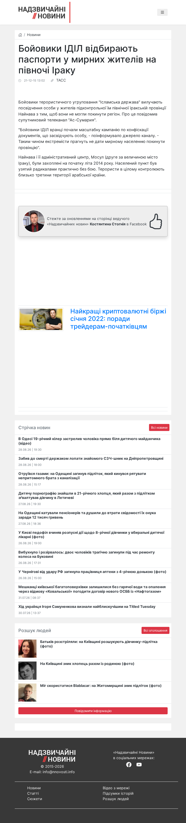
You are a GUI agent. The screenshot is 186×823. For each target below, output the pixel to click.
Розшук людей (116, 799)
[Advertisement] (93, 272)
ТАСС (61, 80)
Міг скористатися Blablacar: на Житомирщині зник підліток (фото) (101, 685)
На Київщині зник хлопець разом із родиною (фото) (87, 663)
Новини (34, 34)
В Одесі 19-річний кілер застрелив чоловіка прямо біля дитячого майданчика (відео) (89, 440)
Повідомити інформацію (93, 711)
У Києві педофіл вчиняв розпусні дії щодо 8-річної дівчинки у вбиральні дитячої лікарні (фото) (91, 534)
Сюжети (34, 799)
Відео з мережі (116, 788)
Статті (33, 793)
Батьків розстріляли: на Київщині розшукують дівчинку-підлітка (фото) (98, 643)
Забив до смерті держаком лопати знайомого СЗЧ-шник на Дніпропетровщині (90, 458)
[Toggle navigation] (162, 12)
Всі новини (159, 427)
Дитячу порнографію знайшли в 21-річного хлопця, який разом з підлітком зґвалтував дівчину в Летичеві (86, 495)
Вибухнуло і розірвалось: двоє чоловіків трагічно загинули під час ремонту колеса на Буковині (86, 554)
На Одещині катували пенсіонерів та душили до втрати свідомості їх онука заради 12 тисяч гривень (87, 514)
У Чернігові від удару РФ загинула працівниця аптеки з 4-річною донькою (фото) (92, 571)
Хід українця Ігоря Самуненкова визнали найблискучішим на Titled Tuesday (86, 606)
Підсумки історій (118, 793)
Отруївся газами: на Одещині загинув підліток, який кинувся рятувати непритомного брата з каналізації (82, 475)
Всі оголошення (155, 630)
